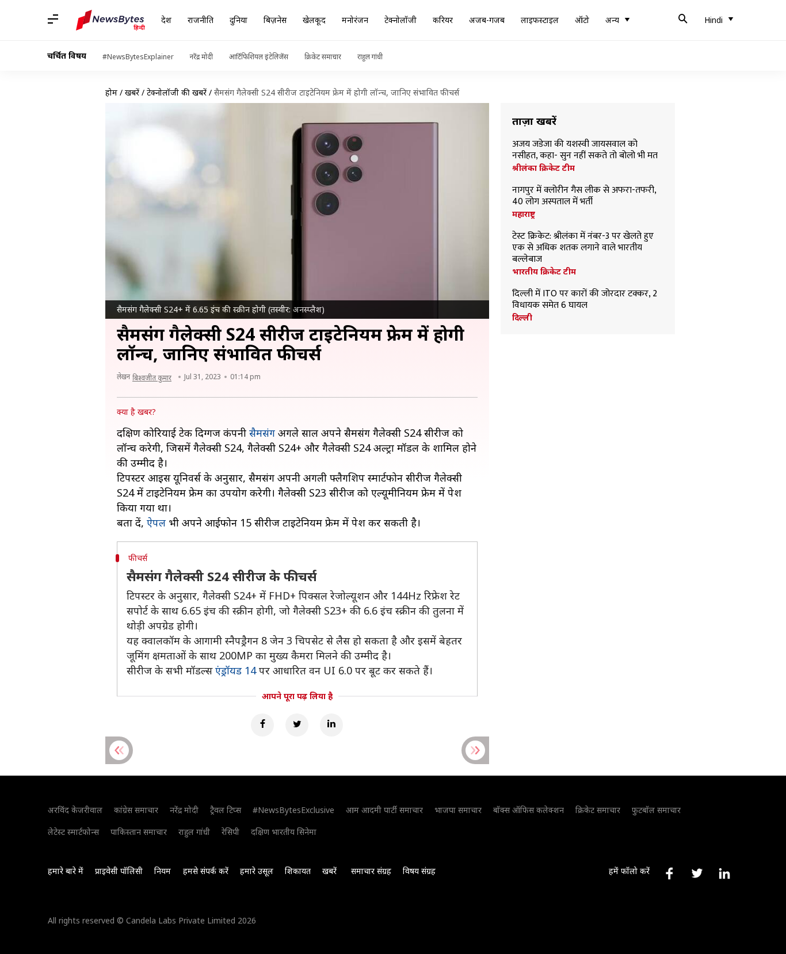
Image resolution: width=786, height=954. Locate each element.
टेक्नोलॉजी (400, 19)
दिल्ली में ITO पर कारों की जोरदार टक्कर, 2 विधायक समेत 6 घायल (584, 299)
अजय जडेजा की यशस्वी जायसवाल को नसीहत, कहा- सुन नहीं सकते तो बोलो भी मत (585, 150)
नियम (162, 870)
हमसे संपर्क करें (205, 870)
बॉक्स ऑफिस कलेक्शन (528, 809)
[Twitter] (296, 725)
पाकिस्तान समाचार (138, 831)
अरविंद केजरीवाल (75, 809)
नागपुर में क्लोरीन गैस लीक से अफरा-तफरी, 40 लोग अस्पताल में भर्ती (584, 196)
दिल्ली (522, 317)
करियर (443, 19)
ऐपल (156, 522)
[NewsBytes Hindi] (110, 20)
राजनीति (200, 19)
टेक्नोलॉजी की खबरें (177, 92)
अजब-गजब (487, 19)
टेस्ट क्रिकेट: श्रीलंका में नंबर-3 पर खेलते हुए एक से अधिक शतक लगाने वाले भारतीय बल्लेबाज (583, 248)
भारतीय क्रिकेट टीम (544, 271)
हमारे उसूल (256, 870)
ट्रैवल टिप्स (225, 809)
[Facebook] (262, 725)
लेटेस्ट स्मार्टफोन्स (73, 831)
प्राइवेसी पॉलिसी (119, 870)
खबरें (132, 92)
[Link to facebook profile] (669, 873)
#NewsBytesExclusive (293, 809)
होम (111, 92)
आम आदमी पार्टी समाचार (384, 809)
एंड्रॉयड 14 (235, 670)
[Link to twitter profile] (697, 873)
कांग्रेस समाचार (136, 809)
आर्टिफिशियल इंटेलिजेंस (258, 57)
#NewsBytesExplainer (138, 57)
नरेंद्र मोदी (201, 57)
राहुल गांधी (370, 57)
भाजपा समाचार (458, 809)
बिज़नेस (275, 19)
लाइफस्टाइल (540, 19)
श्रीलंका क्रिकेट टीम (543, 168)
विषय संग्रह (419, 870)
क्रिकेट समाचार (322, 57)
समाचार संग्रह (371, 870)
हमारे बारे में (65, 870)
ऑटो (582, 19)
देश (166, 19)
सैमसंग (262, 433)
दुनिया (238, 19)
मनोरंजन (355, 19)
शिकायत (298, 870)
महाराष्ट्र (523, 214)
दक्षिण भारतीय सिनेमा (283, 831)
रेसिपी (230, 831)
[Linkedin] (331, 725)
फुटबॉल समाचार (656, 809)
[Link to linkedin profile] (724, 873)
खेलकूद (314, 19)
